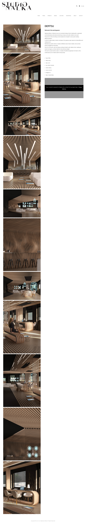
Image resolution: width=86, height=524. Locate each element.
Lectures (61, 15)
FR (81, 6)
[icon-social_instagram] (80, 6)
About (75, 15)
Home (38, 15)
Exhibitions (68, 15)
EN (83, 6)
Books (55, 15)
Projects (49, 15)
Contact (81, 15)
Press (43, 15)
